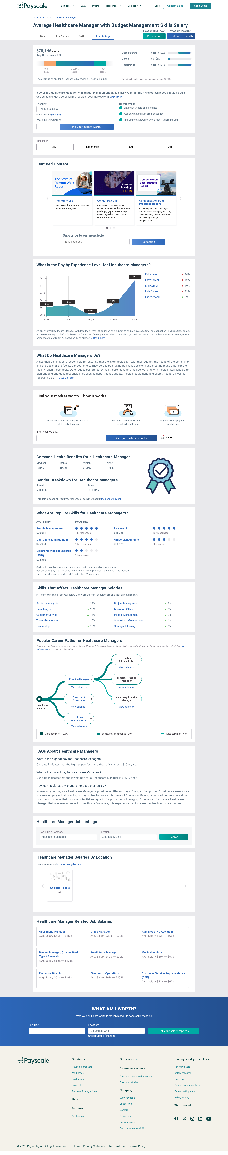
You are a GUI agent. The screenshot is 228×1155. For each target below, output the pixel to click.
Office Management (126, 539)
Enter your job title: (47, 431)
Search (174, 837)
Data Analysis (44, 609)
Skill (131, 146)
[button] (42, 36)
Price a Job (154, 36)
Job (51, 17)
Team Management (47, 620)
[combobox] (75, 109)
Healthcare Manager (66, 17)
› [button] (180, 198)
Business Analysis (47, 603)
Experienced (152, 297)
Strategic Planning (124, 626)
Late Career (152, 291)
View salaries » (79, 687)
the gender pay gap (111, 499)
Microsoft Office (123, 609)
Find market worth (181, 36)
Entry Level (151, 274)
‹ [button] (47, 198)
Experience (92, 146)
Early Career (152, 280)
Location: (41, 104)
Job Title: (34, 1025)
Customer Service (46, 614)
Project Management (126, 603)
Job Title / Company (51, 832)
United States (39, 17)
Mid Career (151, 285)
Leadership (121, 528)
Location (105, 832)
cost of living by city (69, 864)
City (54, 146)
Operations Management (52, 539)
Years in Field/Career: (48, 120)
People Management (49, 528)
